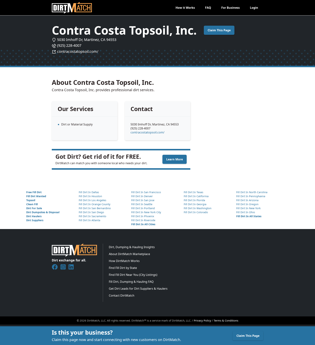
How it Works (185, 8)
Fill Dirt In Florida (194, 200)
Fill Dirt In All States (248, 216)
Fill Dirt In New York (248, 208)
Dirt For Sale (34, 208)
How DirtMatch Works (124, 261)
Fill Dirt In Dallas (89, 192)
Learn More (174, 159)
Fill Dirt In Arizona (247, 200)
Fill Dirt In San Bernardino (95, 208)
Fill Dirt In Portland (143, 208)
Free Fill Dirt (34, 192)
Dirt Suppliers (34, 220)
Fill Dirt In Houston (90, 196)
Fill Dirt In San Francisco (146, 192)
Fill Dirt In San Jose (142, 200)
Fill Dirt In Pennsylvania (250, 196)
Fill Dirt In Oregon (247, 204)
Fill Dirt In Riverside (143, 220)
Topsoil (30, 200)
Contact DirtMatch (121, 295)
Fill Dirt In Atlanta (89, 220)
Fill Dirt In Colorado (196, 212)
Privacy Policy (202, 320)
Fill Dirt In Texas (193, 192)
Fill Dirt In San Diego (91, 212)
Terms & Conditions (226, 320)
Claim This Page (219, 30)
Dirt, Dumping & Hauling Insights (132, 247)
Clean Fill (32, 204)
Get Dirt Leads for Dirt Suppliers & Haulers (138, 289)
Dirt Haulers (34, 216)
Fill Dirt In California (196, 196)
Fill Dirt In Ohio (245, 212)
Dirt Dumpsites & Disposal (42, 212)
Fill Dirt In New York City (146, 212)
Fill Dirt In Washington (197, 208)
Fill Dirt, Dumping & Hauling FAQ (131, 282)
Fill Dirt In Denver (142, 196)
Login (254, 8)
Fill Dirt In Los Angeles (92, 200)
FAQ (208, 8)
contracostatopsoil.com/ (77, 51)
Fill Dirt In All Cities (143, 224)
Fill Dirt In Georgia (195, 204)
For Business (230, 8)
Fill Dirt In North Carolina (251, 192)
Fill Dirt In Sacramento (92, 216)
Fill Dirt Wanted (36, 196)
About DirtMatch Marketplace (129, 254)
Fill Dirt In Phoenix (142, 216)
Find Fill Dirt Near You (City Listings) (133, 275)
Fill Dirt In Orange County (94, 204)
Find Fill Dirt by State (123, 268)
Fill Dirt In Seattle (141, 204)
